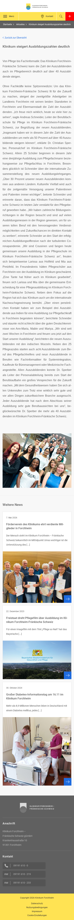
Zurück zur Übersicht (15, 37)
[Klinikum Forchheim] (37, 6)
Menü (11, 16)
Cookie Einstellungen (37, 915)
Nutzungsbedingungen (37, 907)
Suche (60, 16)
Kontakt (49, 16)
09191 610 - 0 (20, 865)
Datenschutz (37, 903)
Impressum (37, 911)
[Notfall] (69, 16)
